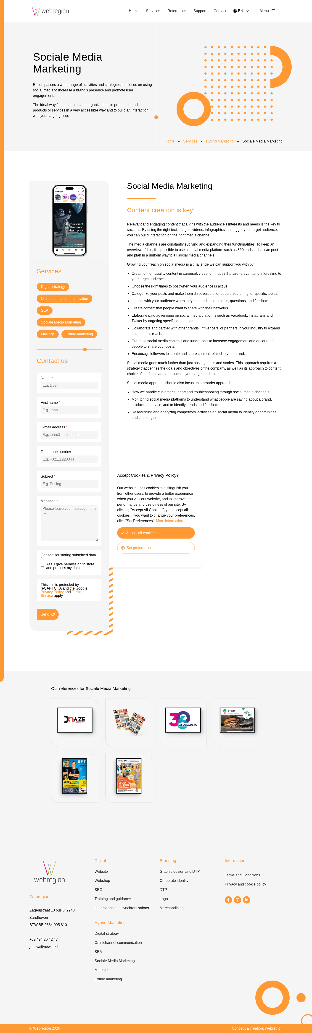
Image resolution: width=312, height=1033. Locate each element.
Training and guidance (113, 899)
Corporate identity (174, 881)
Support (199, 11)
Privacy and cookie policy (245, 884)
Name (47, 378)
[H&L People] (129, 745)
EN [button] (240, 11)
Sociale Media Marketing (61, 322)
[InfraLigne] (129, 801)
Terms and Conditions (242, 875)
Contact (220, 11)
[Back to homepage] (50, 11)
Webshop (102, 881)
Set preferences (139, 547)
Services (153, 11)
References (176, 11)
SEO (98, 890)
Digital (100, 860)
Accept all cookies (141, 533)
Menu (264, 11)
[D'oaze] (74, 745)
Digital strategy (53, 287)
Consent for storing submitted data (68, 557)
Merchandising (172, 908)
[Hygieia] (237, 745)
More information (169, 521)
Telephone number (56, 452)
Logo (164, 899)
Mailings (48, 334)
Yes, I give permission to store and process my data (70, 566)
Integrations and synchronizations (122, 908)
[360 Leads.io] (183, 745)
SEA (44, 310)
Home (134, 11)
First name (50, 402)
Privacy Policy (52, 592)
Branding (168, 860)
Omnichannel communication (64, 298)
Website (101, 871)
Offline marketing (79, 334)
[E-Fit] (74, 801)
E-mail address (54, 427)
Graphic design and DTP (180, 871)
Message (49, 501)
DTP (163, 890)
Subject (48, 476)
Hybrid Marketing (220, 141)
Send (45, 614)
